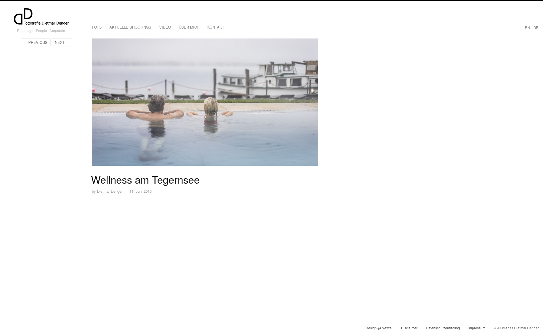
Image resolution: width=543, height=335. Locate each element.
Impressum (476, 327)
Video (165, 27)
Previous (38, 42)
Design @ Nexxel (379, 327)
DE (535, 27)
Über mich (189, 27)
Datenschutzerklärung (443, 327)
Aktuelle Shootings (130, 27)
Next (60, 42)
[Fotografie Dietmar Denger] (41, 17)
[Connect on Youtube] (29, 329)
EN (527, 27)
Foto (97, 27)
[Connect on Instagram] (8, 329)
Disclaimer (409, 327)
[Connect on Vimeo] (18, 329)
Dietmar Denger (109, 191)
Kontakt (215, 27)
